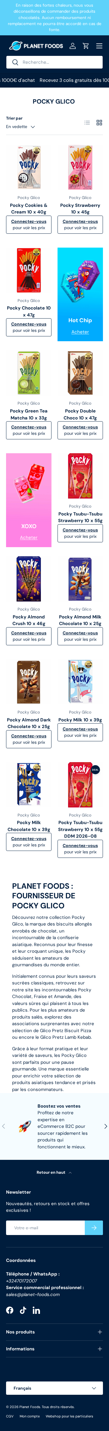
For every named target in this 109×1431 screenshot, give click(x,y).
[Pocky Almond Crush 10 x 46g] (28, 579)
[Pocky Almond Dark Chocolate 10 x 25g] (28, 681)
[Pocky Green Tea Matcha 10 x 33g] (28, 373)
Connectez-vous (28, 221)
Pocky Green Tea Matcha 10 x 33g (29, 414)
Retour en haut (51, 1172)
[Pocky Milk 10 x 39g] (80, 681)
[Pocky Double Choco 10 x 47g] (80, 373)
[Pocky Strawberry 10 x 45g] (80, 167)
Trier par (14, 118)
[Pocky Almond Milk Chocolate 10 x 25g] (80, 579)
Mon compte (30, 1416)
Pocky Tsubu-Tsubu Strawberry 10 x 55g (80, 517)
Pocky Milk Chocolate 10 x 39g (29, 826)
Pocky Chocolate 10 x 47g (29, 311)
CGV (10, 1416)
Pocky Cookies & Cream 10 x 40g (29, 208)
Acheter (80, 332)
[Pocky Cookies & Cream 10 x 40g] (28, 167)
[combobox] (54, 62)
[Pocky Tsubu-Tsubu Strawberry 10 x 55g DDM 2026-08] (80, 784)
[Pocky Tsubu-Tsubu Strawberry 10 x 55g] (80, 476)
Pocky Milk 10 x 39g (80, 720)
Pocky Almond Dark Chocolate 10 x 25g (29, 723)
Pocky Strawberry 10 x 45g (80, 208)
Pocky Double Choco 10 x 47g (80, 414)
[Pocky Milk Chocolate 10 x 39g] (28, 784)
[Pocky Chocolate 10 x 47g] (28, 270)
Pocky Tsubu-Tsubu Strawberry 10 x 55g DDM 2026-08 (80, 829)
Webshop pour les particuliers (69, 1416)
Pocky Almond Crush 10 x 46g (28, 620)
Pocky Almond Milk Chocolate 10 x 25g (80, 620)
